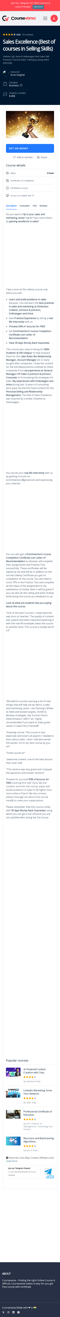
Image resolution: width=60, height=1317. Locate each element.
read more (11, 1161)
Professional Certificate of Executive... (37, 1113)
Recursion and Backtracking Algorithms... (38, 1140)
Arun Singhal (17, 74)
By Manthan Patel (31, 1081)
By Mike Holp (29, 1102)
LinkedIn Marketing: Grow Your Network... (37, 1092)
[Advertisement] (30, 256)
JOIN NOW (38, 7)
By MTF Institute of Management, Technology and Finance (37, 1126)
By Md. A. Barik (30, 1150)
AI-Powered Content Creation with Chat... (34, 1071)
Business (14, 85)
